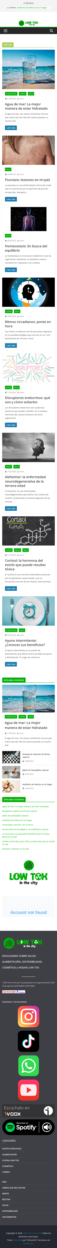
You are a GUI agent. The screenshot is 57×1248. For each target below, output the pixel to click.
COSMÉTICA (7, 1166)
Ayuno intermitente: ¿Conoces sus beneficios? (25, 642)
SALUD (31, 94)
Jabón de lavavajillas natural (35, 770)
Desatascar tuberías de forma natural (36, 755)
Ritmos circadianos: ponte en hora (28, 323)
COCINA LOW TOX (10, 1160)
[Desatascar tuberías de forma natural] (11, 757)
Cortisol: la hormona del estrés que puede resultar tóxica (25, 564)
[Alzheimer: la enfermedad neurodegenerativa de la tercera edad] (28, 447)
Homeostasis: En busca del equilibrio (26, 248)
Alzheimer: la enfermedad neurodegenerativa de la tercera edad (25, 481)
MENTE (8, 467)
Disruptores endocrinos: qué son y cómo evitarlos (27, 399)
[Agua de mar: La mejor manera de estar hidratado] (28, 69)
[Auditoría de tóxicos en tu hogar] (11, 786)
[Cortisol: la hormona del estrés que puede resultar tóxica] (28, 531)
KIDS (4, 1181)
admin (21, 98)
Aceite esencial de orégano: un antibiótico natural (25, 829)
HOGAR (8, 387)
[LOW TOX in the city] (28, 21)
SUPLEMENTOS (9, 1217)
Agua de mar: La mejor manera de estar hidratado (26, 106)
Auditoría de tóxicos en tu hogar (32, 7)
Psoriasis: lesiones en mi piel (27, 179)
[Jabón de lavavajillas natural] (11, 772)
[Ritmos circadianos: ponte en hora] (28, 292)
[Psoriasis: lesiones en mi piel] (28, 150)
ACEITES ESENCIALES (11, 1148)
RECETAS (6, 1199)
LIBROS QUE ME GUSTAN (13, 1187)
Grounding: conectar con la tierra (17, 824)
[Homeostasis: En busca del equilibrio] (28, 219)
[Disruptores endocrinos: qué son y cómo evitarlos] (28, 368)
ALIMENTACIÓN (11, 94)
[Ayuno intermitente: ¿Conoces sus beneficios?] (28, 611)
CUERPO (22, 94)
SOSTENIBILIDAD (10, 1211)
